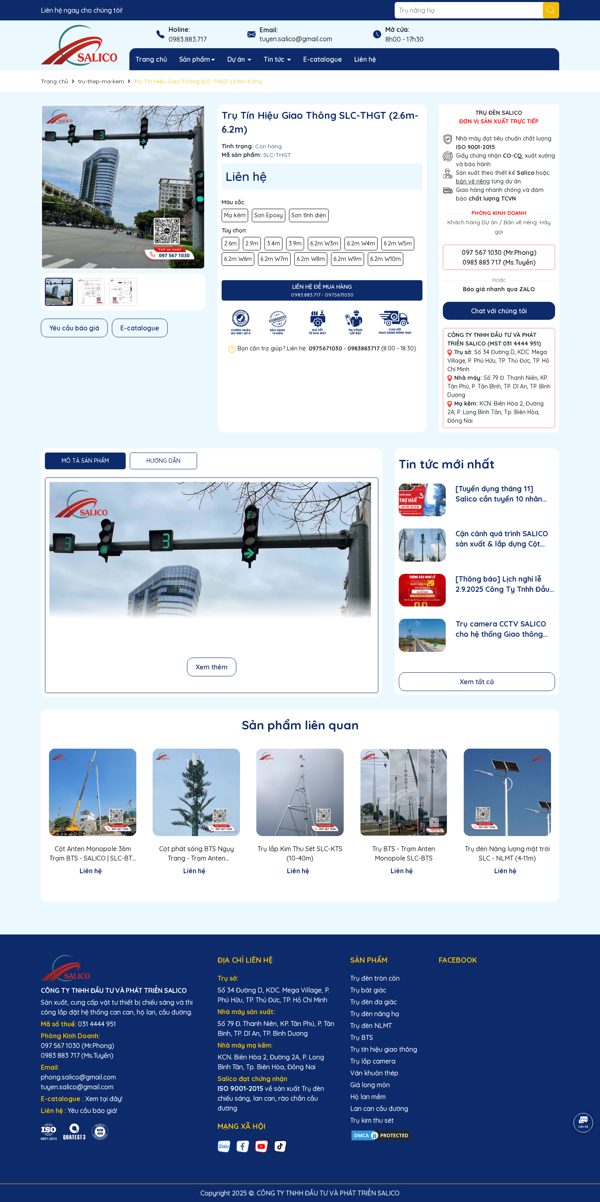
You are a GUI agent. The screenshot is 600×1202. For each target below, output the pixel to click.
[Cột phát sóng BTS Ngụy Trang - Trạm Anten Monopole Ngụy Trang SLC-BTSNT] (196, 792)
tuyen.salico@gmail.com (296, 39)
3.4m (273, 243)
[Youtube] (261, 1146)
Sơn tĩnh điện (308, 215)
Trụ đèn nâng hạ (374, 1014)
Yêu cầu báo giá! (92, 1110)
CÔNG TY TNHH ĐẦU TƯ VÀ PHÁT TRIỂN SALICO (114, 990)
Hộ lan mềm (368, 1097)
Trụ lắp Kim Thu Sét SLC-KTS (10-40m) (300, 853)
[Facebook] (242, 1146)
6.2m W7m (274, 259)
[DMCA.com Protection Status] (380, 1135)
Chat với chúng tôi (499, 311)
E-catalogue (322, 59)
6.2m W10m (385, 259)
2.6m (230, 243)
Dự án (237, 59)
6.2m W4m (361, 243)
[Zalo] (224, 1146)
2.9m (251, 243)
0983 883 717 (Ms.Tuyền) (499, 262)
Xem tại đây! (103, 1099)
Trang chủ (151, 59)
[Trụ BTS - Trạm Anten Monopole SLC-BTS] (403, 792)
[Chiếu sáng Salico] (123, 968)
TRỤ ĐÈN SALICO (499, 112)
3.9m (295, 243)
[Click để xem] (123, 187)
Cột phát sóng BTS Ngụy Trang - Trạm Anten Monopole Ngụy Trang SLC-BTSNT (196, 854)
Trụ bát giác (368, 990)
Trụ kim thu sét (372, 1120)
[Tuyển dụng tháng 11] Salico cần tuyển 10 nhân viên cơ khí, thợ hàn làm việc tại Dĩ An (505, 494)
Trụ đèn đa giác (373, 1002)
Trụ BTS (361, 1037)
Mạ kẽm (235, 215)
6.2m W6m (238, 259)
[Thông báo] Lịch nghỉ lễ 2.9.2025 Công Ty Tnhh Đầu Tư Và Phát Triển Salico (502, 584)
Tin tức (275, 59)
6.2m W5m (398, 243)
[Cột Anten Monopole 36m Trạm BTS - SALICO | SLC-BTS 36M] (92, 792)
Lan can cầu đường (379, 1108)
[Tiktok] (280, 1146)
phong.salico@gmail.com (78, 1077)
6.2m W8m (311, 259)
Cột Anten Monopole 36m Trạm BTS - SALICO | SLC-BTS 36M (92, 854)
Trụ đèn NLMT (371, 1025)
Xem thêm (212, 667)
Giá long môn (370, 1085)
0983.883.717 (188, 39)
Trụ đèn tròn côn (375, 978)
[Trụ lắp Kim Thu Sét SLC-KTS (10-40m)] (300, 792)
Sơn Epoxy (268, 215)
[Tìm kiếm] (551, 10)
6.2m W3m (324, 243)
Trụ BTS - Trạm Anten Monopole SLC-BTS (403, 853)
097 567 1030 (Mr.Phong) (499, 252)
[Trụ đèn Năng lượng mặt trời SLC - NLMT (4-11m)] (507, 792)
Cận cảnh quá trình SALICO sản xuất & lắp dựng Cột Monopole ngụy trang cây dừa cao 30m (502, 539)
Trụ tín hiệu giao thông (383, 1049)
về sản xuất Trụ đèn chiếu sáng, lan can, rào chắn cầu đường (271, 1098)
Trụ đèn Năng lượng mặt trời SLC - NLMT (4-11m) (507, 853)
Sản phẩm (194, 59)
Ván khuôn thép (374, 1073)
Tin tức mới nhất (447, 464)
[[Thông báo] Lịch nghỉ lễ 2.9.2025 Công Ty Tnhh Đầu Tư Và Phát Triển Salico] (422, 590)
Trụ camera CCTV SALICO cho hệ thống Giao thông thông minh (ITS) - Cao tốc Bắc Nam (502, 629)
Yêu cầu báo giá (74, 328)
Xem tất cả (477, 682)
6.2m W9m (347, 259)
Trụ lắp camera (373, 1061)
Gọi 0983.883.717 (92, 885)
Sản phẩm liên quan (300, 725)
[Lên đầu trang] (584, 1153)
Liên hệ (365, 59)
